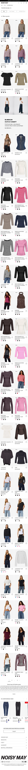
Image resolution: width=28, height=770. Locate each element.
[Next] (26, 699)
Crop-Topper (11, 11)
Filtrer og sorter (6, 16)
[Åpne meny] (26, 2)
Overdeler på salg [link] (10, 5)
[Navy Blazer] (1, 183)
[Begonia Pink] (15, 93)
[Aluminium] (1, 649)
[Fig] (5, 156)
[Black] (1, 41)
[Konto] (21, 3)
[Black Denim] (7, 720)
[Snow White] (19, 650)
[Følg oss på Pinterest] (25, 762)
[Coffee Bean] (5, 92)
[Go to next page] (19, 680)
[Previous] (24, 699)
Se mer (14, 693)
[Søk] (18, 3)
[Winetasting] (5, 314)
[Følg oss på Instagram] (24, 762)
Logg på (14, 731)
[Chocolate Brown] (5, 41)
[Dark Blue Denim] (7, 722)
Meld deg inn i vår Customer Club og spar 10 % (14, 0)
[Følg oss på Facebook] (22, 762)
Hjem (2, 5)
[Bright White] (3, 41)
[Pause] (26, 0)
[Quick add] (12, 38)
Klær (5, 5)
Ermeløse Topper (22, 11)
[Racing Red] (3, 183)
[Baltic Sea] (15, 546)
